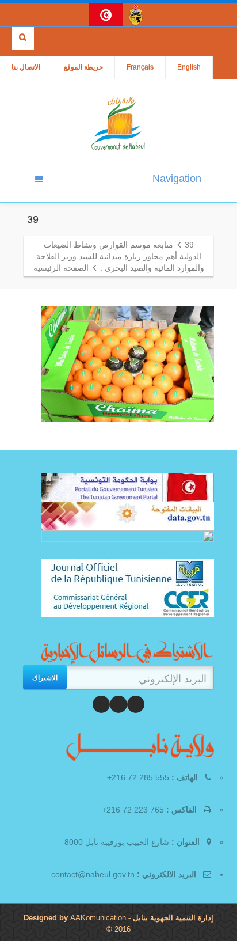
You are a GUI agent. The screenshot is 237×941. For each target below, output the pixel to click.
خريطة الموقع (83, 67)
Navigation (176, 178)
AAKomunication (98, 917)
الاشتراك (45, 677)
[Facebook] (135, 704)
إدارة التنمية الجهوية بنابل (172, 917)
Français (140, 67)
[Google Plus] (101, 704)
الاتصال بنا (26, 67)
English (189, 67)
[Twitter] (118, 704)
